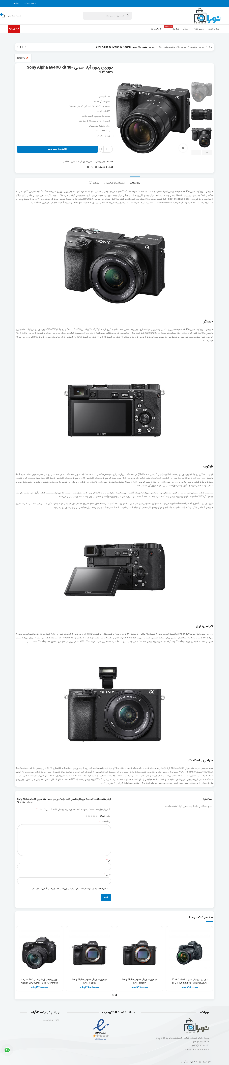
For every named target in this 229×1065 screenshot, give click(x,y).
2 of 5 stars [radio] (94, 816)
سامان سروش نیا (189, 1061)
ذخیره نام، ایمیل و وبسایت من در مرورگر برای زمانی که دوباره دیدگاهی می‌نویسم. (70, 889)
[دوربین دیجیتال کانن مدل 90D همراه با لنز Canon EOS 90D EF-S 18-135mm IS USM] (39, 953)
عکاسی (66, 161)
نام (108, 860)
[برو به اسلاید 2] (113, 995)
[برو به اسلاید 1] (116, 995)
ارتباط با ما (156, 29)
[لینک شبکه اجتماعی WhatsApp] (92, 167)
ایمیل (107, 874)
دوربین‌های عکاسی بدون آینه (172, 47)
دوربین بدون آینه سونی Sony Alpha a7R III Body (139, 981)
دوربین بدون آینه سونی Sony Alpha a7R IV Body (89, 981)
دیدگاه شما (104, 821)
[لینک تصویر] (100, 1030)
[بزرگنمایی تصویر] (183, 148)
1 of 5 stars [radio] (96, 816)
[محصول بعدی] (17, 47)
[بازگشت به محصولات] (21, 47)
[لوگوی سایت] (207, 16)
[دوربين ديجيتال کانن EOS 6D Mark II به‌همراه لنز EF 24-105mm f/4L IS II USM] (189, 953)
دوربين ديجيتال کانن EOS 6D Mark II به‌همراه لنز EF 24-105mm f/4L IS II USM (189, 983)
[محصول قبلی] (25, 47)
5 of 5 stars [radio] (86, 816)
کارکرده (172, 28)
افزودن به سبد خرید (57, 149)
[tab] (135, 181)
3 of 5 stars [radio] (91, 816)
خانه (211, 47)
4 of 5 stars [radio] (89, 816)
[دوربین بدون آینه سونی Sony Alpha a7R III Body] (139, 953)
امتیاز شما (106, 816)
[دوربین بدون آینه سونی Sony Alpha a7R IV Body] (89, 953)
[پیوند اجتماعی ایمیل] (96, 167)
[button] (207, 152)
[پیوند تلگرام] (88, 167)
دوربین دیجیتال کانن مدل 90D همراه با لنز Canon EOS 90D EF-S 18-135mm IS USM (39, 983)
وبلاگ (185, 29)
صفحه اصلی (213, 29)
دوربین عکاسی (197, 47)
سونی (73, 161)
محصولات (199, 29)
